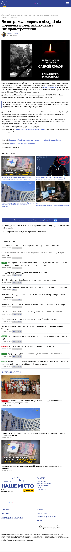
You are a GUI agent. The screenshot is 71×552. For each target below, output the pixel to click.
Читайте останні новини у (33, 220)
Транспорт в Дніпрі (43, 485)
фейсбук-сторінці (49, 88)
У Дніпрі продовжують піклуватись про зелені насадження (23, 232)
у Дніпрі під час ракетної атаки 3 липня (30, 130)
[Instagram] (35, 3)
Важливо (5, 15)
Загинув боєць (14, 144)
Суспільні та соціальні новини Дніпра (47, 140)
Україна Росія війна (28, 144)
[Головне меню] (67, 3)
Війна (19, 140)
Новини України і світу (44, 483)
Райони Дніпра (41, 489)
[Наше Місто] (4, 4)
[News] (37, 3)
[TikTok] (40, 3)
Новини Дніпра (27, 140)
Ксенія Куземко (13, 33)
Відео (39, 487)
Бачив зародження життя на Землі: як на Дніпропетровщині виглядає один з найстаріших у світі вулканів (35, 227)
